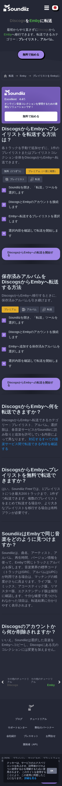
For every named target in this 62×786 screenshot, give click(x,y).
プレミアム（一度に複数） (42, 171)
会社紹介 (11, 736)
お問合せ (50, 736)
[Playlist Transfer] (16, 7)
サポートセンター (17, 727)
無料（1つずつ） (13, 171)
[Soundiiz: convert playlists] (31, 707)
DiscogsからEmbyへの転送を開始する (30, 254)
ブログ (18, 719)
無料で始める (31, 54)
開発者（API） (31, 744)
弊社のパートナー (44, 727)
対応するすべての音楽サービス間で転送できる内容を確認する (30, 444)
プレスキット (31, 736)
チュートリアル (38, 719)
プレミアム (10, 309)
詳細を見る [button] (30, 778)
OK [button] (51, 771)
